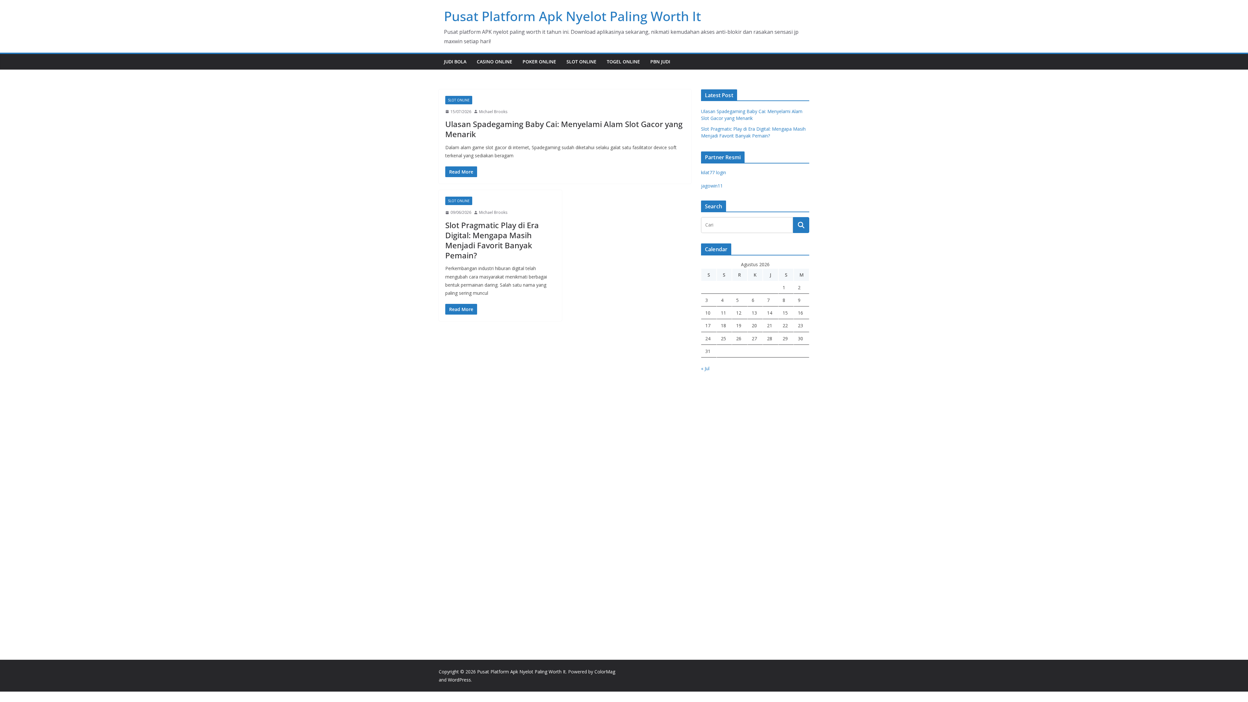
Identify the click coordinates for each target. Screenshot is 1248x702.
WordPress (459, 680)
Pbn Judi (660, 61)
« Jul (705, 368)
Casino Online (494, 61)
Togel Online (623, 61)
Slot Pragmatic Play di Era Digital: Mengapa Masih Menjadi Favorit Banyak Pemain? (492, 240)
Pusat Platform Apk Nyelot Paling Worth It (572, 16)
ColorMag (604, 672)
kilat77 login (713, 172)
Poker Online (539, 61)
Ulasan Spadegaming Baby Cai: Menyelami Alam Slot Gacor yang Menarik (563, 129)
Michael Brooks (493, 111)
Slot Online (581, 61)
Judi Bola (455, 61)
